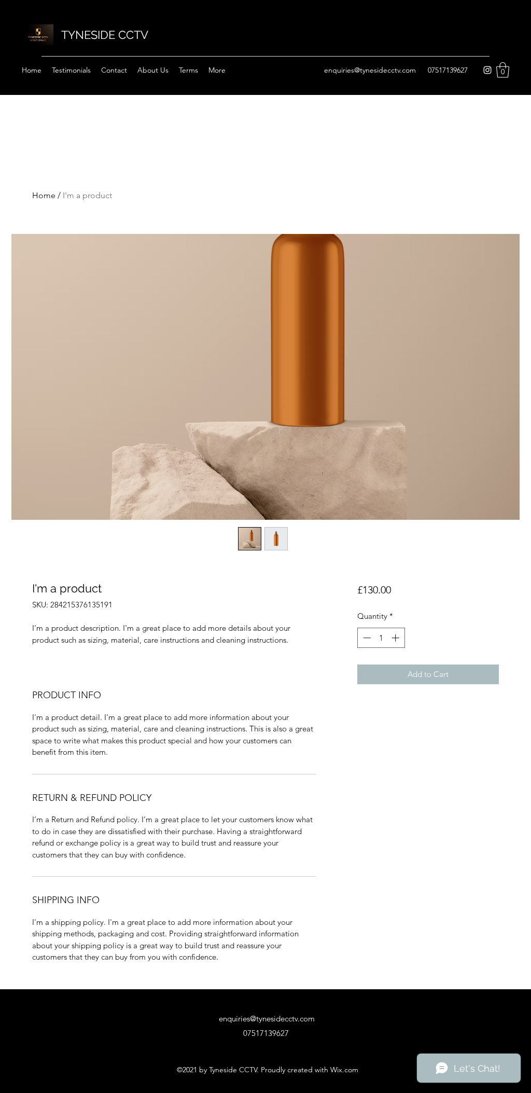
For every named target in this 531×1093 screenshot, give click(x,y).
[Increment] (396, 637)
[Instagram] (487, 70)
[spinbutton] (380, 637)
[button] (502, 70)
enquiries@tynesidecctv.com (370, 70)
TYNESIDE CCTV (104, 34)
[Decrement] (366, 637)
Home (43, 195)
